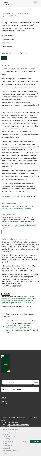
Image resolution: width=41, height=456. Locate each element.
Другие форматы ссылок (12, 232)
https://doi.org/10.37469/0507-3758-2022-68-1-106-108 (18, 197)
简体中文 (4, 404)
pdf (4, 58)
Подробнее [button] (7, 453)
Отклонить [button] (24, 441)
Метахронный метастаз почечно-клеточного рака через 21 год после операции (19, 328)
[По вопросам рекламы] (5, 363)
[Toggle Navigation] (35, 3)
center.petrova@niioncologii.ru (18, 425)
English (4, 401)
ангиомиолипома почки (10, 206)
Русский (4, 406)
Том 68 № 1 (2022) (7, 14)
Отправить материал (12, 389)
